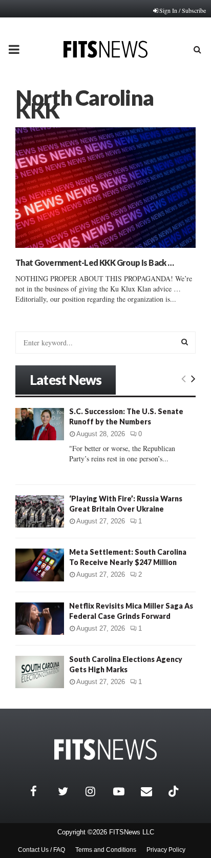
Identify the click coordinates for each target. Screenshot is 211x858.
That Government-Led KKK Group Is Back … (94, 262)
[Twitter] (69, 791)
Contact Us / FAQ (41, 849)
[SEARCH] (185, 342)
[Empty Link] (183, 378)
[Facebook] (41, 791)
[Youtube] (124, 791)
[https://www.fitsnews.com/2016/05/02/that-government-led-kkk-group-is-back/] (105, 187)
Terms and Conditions (105, 849)
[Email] (152, 791)
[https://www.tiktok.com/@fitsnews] (174, 791)
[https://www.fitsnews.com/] (105, 749)
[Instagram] (97, 791)
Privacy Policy (165, 849)
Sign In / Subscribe (182, 10)
